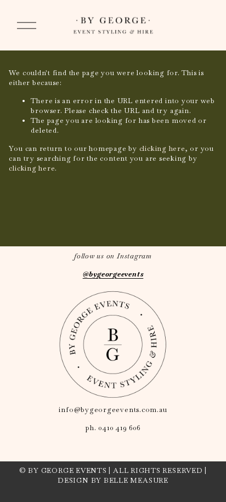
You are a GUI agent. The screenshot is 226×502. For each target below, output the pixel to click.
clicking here (162, 148)
